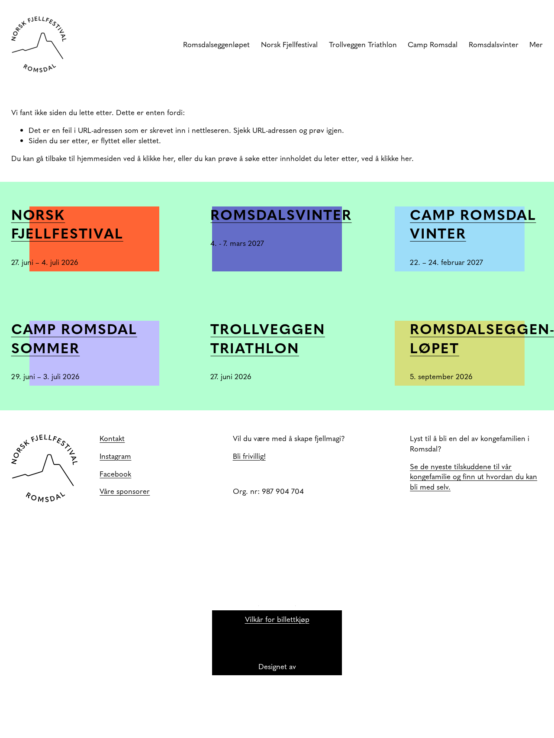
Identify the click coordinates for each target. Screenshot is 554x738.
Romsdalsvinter (280, 214)
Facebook (115, 474)
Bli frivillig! (249, 456)
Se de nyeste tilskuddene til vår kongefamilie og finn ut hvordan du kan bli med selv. (473, 476)
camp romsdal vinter (473, 223)
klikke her (158, 158)
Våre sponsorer (125, 491)
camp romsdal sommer (74, 338)
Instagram (115, 456)
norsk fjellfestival (67, 223)
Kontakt (112, 438)
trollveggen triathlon (267, 338)
